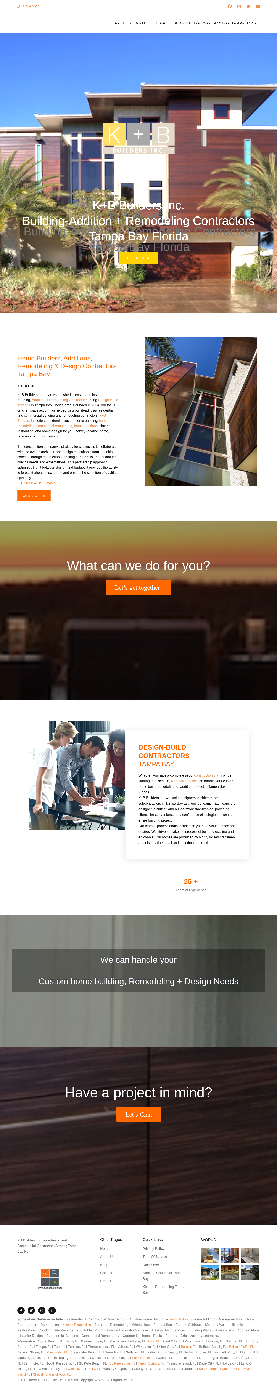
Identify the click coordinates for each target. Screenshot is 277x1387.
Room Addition (179, 1319)
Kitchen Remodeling (77, 1324)
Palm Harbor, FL (143, 1358)
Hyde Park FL (230, 1369)
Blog (160, 23)
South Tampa (208, 1369)
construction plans (208, 775)
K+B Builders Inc (184, 781)
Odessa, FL (76, 1369)
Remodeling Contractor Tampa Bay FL (217, 23)
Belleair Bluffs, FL (241, 1347)
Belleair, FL (188, 1347)
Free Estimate (131, 23)
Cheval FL (40, 1374)
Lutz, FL (154, 1341)
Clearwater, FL (57, 1352)
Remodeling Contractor (67, 400)
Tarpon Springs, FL (151, 1363)
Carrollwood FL (60, 1374)
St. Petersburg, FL (122, 1363)
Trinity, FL (94, 1369)
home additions (86, 426)
